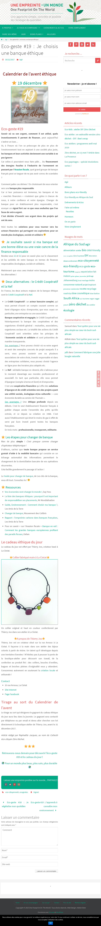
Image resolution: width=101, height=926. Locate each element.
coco (64, 256)
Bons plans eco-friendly (76, 192)
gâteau (77, 276)
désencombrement (70, 261)
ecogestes (24, 792)
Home (17, 903)
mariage (85, 280)
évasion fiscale (22, 169)
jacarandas (83, 276)
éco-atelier (91, 305)
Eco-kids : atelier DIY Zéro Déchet (80, 129)
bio (84, 250)
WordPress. (59, 912)
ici (15, 255)
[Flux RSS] (98, 385)
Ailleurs (68, 187)
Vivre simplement (73, 226)
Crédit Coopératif (16, 294)
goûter (73, 276)
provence (66, 289)
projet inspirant (89, 284)
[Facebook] (98, 372)
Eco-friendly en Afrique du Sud (79, 197)
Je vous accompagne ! (30, 903)
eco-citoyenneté (12, 792)
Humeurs (69, 216)
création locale (48, 670)
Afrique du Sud (74, 244)
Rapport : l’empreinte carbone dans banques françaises (31, 517)
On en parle (70, 221)
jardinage (90, 276)
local (80, 280)
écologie (68, 310)
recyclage (91, 288)
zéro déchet (77, 304)
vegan (92, 299)
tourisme (86, 299)
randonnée (75, 289)
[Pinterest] (98, 375)
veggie (97, 299)
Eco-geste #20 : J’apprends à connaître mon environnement (44, 806)
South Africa (71, 298)
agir (87, 244)
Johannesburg (70, 280)
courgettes (70, 256)
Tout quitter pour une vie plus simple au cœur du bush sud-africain (82, 330)
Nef (30, 294)
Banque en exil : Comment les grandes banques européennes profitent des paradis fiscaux (31, 530)
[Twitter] (98, 382)
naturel (78, 284)
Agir (6, 39)
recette (82, 288)
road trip (67, 293)
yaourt (65, 305)
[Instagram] (98, 379)
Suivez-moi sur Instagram (83, 75)
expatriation (87, 271)
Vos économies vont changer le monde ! (23, 491)
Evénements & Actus (74, 202)
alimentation (69, 250)
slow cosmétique (80, 293)
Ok (50, 923)
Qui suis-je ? (46, 903)
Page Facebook (12, 694)
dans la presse (78, 256)
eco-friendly (71, 266)
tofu (81, 299)
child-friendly (93, 250)
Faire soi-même (72, 207)
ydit (66, 352)
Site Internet (10, 689)
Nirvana (51, 912)
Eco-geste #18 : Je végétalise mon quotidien (15, 804)
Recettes (70, 211)
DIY (86, 255)
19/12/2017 (10, 59)
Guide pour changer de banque (18, 476)
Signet (36, 792)
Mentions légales (80, 903)
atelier (78, 250)
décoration (93, 256)
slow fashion (95, 293)
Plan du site (67, 903)
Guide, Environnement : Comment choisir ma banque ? (31, 504)
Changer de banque (14, 513)
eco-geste (84, 266)
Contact (56, 903)
